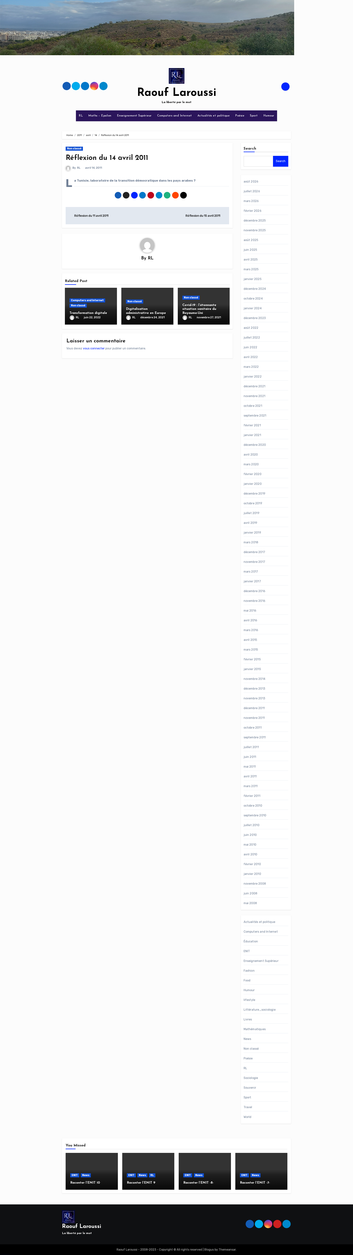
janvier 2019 (252, 532)
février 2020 (252, 474)
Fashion (249, 970)
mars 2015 (251, 649)
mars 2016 (251, 630)
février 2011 (252, 796)
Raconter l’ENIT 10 (85, 1183)
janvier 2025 (252, 279)
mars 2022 (251, 367)
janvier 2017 (252, 581)
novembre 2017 (254, 562)
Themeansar (227, 1249)
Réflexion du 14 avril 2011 (107, 158)
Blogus (209, 1249)
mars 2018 (251, 542)
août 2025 (251, 240)
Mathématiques (255, 1029)
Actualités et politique (213, 115)
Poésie (239, 115)
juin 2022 (250, 347)
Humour (268, 115)
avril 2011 (250, 776)
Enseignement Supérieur (134, 115)
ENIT (247, 951)
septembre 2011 (255, 737)
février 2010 (252, 864)
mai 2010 (250, 844)
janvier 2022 (253, 376)
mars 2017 (251, 571)
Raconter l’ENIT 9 (141, 1183)
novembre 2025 (255, 230)
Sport (254, 115)
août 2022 (251, 328)
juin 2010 (250, 835)
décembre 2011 (254, 708)
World (248, 1117)
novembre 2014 (254, 679)
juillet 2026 (252, 191)
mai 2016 (250, 610)
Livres (248, 1019)
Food (247, 980)
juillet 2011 (251, 747)
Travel (248, 1107)
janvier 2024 (253, 308)
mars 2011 (251, 786)
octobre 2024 (253, 298)
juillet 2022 (252, 337)
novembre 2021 (254, 396)
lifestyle (249, 1000)
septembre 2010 (255, 815)
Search (250, 149)
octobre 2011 (253, 727)
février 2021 (252, 425)
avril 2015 (250, 640)
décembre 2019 (254, 493)
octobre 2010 (253, 805)
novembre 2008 (255, 883)
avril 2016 (250, 620)
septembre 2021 (255, 415)
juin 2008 (250, 893)
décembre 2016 (254, 591)
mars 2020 (251, 464)
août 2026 (251, 181)
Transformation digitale (88, 313)
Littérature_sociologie (260, 1009)
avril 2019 (250, 523)
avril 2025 (251, 259)
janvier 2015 (252, 669)
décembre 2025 (255, 220)
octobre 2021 (253, 406)
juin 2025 (250, 250)
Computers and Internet (174, 115)
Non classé (74, 148)
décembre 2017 (254, 552)
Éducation (251, 941)
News (247, 1039)
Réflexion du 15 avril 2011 (203, 215)
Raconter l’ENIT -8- (198, 1183)
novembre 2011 (254, 718)
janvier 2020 (253, 484)
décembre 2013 (254, 688)
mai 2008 (250, 903)
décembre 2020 (255, 445)
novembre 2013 (254, 698)
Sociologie (251, 1078)
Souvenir (250, 1087)
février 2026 (252, 211)
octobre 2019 (253, 503)
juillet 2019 (251, 513)
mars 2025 (251, 269)
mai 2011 (250, 766)
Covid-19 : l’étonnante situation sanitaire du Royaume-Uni (199, 309)
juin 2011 (250, 757)
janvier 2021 (252, 435)
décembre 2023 (255, 318)
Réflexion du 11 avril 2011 (91, 215)
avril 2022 (251, 357)
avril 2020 (251, 454)
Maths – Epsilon (99, 115)
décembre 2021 (254, 386)
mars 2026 (251, 201)
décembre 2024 (255, 289)
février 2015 (252, 659)
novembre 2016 (254, 601)
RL (81, 115)
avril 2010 (250, 854)
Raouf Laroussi (176, 93)
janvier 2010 (252, 874)
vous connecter (94, 348)
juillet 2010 (251, 825)
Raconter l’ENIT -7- (255, 1183)
